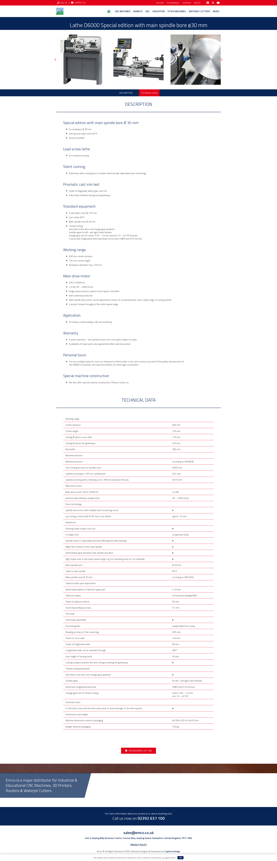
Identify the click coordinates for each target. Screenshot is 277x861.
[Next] (221, 60)
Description (126, 93)
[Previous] (55, 60)
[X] (213, 2)
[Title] (59, 11)
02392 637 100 (151, 818)
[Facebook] (207, 2)
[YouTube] (218, 2)
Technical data (149, 93)
